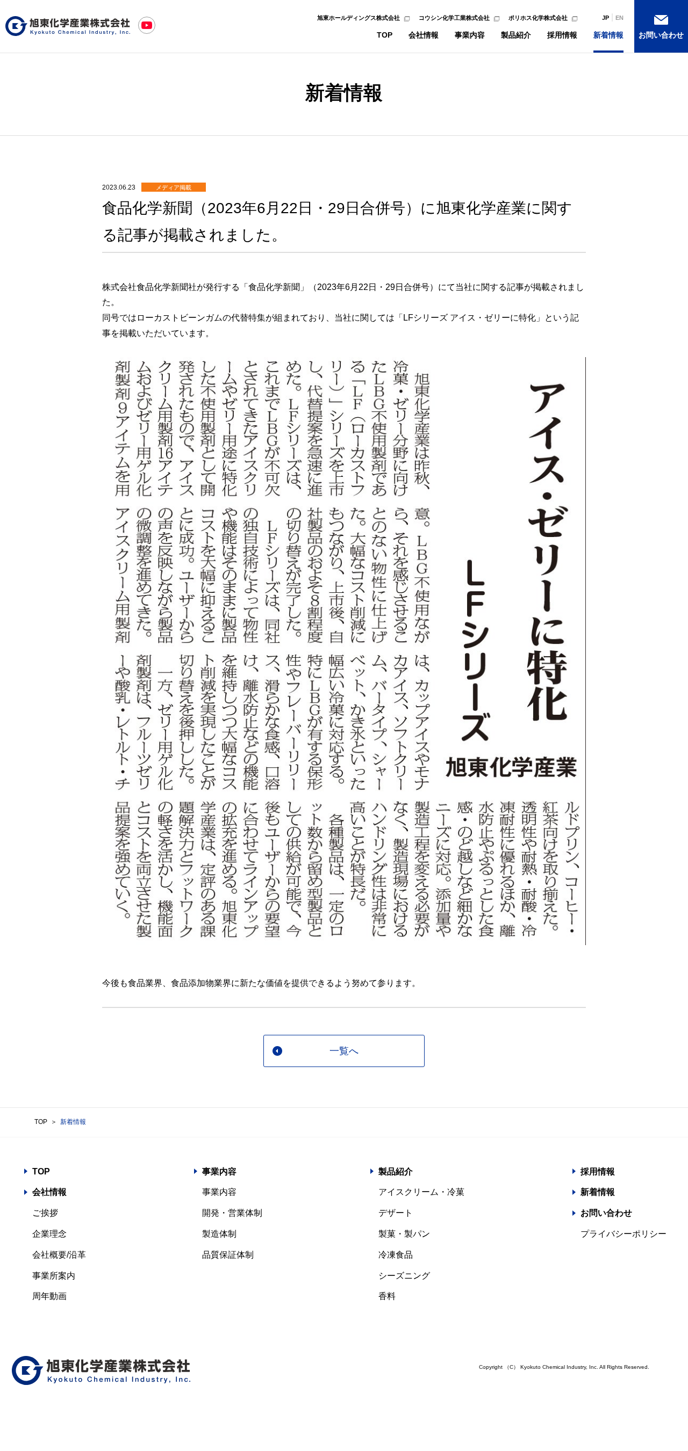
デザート (395, 1212)
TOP (384, 35)
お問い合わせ (661, 35)
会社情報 (423, 35)
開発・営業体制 (232, 1212)
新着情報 (608, 35)
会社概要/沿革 (59, 1254)
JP (605, 17)
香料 (387, 1296)
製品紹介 (516, 35)
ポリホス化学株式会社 (538, 17)
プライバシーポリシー (623, 1233)
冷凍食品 (395, 1254)
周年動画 (49, 1296)
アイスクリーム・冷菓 (421, 1191)
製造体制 (219, 1233)
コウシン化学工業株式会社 (454, 17)
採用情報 (562, 35)
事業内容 (470, 35)
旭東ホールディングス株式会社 (358, 17)
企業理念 (49, 1233)
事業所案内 (53, 1275)
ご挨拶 (45, 1212)
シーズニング (404, 1275)
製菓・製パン (404, 1233)
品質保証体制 (228, 1254)
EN (619, 17)
